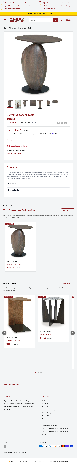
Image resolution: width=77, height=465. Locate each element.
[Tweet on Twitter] (65, 122)
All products (12, 28)
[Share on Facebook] (58, 122)
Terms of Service (47, 416)
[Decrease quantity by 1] (16, 140)
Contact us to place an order (16, 150)
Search (44, 400)
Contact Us (45, 407)
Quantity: (10, 140)
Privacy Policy (46, 413)
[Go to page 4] (40, 372)
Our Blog (44, 434)
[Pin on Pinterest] (62, 122)
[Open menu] (5, 20)
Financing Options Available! (17, 146)
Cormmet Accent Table (14, 264)
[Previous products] (4, 333)
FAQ (43, 419)
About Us (45, 403)
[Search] (55, 20)
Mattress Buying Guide (49, 425)
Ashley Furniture (12, 123)
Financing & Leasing (48, 410)
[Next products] (73, 333)
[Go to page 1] (35, 372)
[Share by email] (69, 122)
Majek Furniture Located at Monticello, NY (55, 428)
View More (66, 211)
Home (5, 28)
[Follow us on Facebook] (5, 446)
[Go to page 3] (38, 372)
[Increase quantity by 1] (26, 140)
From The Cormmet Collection (41, 123)
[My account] (62, 20)
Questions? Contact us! (14, 153)
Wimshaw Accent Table (13, 340)
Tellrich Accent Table (46, 334)
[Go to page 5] (41, 372)
